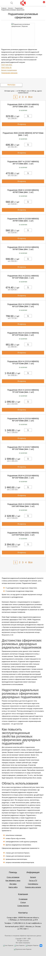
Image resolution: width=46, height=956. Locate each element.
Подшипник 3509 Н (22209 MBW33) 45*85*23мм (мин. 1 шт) (23, 220)
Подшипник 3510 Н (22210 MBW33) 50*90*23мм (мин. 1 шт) (23, 248)
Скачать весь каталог (33, 887)
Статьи (23, 902)
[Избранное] (38, 3)
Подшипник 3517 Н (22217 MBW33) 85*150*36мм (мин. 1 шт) (23, 448)
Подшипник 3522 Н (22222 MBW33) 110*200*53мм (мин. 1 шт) (23, 534)
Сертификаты (33, 884)
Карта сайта (13, 887)
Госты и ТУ (33, 880)
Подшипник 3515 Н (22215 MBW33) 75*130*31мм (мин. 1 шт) (23, 391)
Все (30, 97)
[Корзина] (42, 3)
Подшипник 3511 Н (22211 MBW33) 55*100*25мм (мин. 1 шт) (23, 277)
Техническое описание (9, 73)
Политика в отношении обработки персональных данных (23, 935)
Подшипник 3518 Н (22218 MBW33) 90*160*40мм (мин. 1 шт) (23, 477)
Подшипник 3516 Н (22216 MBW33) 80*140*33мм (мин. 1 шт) (23, 419)
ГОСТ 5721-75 (6, 67)
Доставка (13, 884)
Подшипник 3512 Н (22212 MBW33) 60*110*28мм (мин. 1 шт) (23, 305)
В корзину (22, 124)
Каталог (33, 877)
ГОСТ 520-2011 (6, 65)
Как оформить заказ (13, 880)
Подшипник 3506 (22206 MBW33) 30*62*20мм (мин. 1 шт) (23, 134)
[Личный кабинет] (33, 3)
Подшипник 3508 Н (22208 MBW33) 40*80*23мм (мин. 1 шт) (23, 191)
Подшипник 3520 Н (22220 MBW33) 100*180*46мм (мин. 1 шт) (23, 505)
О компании (23, 899)
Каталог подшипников (9, 70)
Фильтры (11, 85)
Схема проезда (23, 906)
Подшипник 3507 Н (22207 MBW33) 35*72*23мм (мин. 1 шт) (23, 162)
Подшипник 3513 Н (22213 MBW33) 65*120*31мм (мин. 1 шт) (23, 334)
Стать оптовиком (13, 877)
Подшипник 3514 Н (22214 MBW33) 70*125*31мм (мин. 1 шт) (23, 362)
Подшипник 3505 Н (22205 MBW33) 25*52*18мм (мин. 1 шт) (23, 105)
